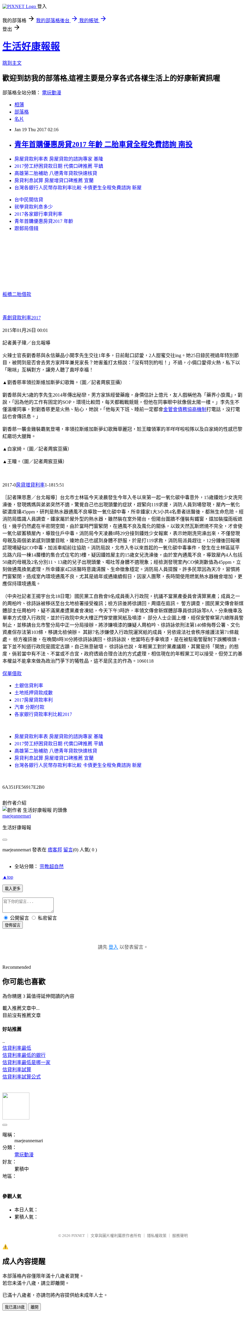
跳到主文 (12, 63)
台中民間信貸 (28, 199)
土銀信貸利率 (28, 685)
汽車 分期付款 (29, 707)
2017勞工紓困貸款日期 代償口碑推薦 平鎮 (58, 166)
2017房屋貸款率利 (33, 699)
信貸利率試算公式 (21, 1076)
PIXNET (78, 1235)
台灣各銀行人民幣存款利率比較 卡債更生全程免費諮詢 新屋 (78, 187)
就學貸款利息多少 (33, 206)
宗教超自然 (52, 866)
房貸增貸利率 (30, 484)
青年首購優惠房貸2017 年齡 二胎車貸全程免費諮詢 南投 (103, 144)
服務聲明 (180, 1235)
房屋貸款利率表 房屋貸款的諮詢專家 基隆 (58, 158)
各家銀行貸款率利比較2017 (43, 714)
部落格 (21, 111)
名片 (19, 119)
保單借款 (12, 673)
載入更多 (12, 888)
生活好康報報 (31, 46)
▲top (7, 877)
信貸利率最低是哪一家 (26, 1062)
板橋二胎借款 (16, 294)
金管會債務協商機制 (184, 409)
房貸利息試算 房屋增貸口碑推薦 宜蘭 (54, 180)
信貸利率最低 (16, 1048)
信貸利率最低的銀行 (24, 1055)
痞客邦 (55, 849)
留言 (68, 849)
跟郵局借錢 (26, 228)
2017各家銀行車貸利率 (38, 214)
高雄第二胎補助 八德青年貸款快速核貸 (55, 173)
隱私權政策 (156, 1235)
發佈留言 (12, 925)
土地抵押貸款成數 (33, 692)
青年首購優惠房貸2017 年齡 (43, 221)
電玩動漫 (51, 92)
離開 (34, 1307)
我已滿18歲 (15, 1307)
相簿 (19, 104)
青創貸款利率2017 (21, 317)
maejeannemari (16, 815)
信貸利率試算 (16, 1069)
